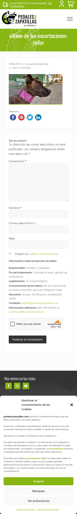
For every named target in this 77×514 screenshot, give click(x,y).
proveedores (57, 448)
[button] (71, 405)
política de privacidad (43, 254)
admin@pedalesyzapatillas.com (40, 302)
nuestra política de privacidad (26, 311)
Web (12, 238)
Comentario (18, 161)
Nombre (15, 208)
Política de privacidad (48, 509)
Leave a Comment (21, 67)
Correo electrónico (22, 223)
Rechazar (38, 491)
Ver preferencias (38, 501)
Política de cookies (25, 509)
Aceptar (38, 481)
